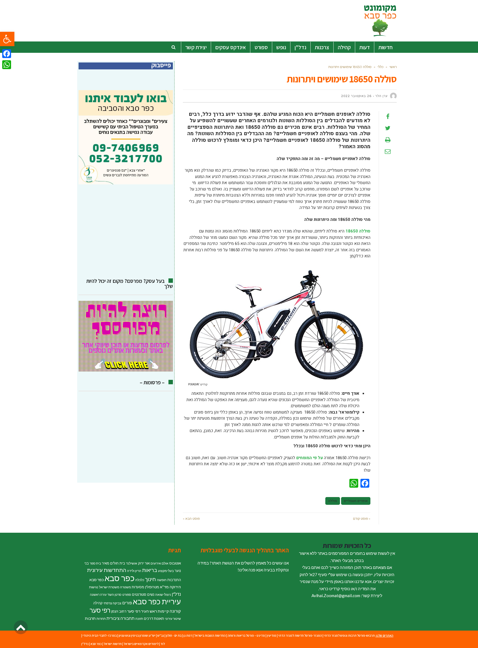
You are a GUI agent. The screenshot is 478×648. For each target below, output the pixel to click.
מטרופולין (152, 587)
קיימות (163, 611)
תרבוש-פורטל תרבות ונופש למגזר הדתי (349, 635)
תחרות (101, 618)
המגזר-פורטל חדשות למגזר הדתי (300, 635)
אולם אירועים (159, 563)
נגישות (93, 587)
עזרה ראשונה (98, 594)
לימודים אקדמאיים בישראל (141, 644)
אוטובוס (175, 563)
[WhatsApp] (6, 64)
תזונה (139, 618)
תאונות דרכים (154, 618)
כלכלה (139, 580)
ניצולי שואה (163, 594)
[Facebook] (6, 53)
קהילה (98, 603)
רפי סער (100, 610)
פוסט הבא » (191, 518)
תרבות (90, 618)
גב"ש (160, 635)
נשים (150, 594)
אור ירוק (144, 563)
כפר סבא (119, 578)
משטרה (125, 587)
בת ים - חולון (173, 635)
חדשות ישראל (113, 644)
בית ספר (95, 563)
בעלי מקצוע (166, 571)
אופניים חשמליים (356, 500)
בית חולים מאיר (113, 563)
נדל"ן (176, 594)
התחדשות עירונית (106, 570)
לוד (162, 644)
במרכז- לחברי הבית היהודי (100, 635)
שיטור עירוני (173, 618)
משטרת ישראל (109, 587)
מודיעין (271, 635)
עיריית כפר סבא (157, 601)
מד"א (164, 586)
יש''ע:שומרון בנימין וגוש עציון (137, 635)
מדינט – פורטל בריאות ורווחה (246, 635)
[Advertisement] (126, 231)
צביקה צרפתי (112, 603)
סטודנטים (139, 594)
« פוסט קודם (361, 518)
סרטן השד (114, 594)
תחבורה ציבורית (120, 618)
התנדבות (174, 580)
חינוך (150, 579)
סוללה (332, 500)
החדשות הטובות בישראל (210, 635)
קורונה (175, 610)
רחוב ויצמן (118, 611)
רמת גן (187, 635)
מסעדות (138, 587)
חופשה (162, 580)
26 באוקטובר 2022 (356, 96)
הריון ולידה (134, 571)
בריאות (149, 570)
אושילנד (131, 563)
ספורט (126, 594)
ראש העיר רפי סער (142, 611)
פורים (127, 602)
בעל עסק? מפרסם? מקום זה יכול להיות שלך (129, 283)
